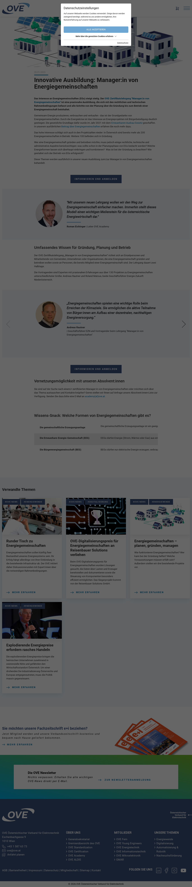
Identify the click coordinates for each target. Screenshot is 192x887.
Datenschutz (122, 43)
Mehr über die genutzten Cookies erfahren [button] (94, 36)
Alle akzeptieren (96, 29)
